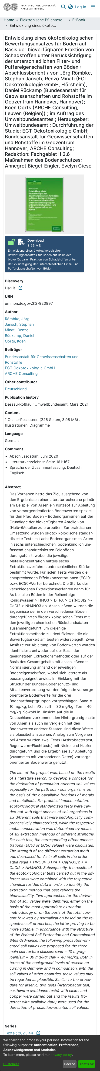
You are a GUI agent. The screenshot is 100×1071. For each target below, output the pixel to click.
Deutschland (16, 389)
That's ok (86, 1064)
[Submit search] (63, 7)
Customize (11, 1064)
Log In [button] (81, 6)
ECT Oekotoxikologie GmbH (30, 368)
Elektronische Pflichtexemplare (43, 19)
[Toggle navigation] (93, 6)
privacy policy (61, 1055)
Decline (69, 1064)
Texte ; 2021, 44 (21, 1033)
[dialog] (50, 1053)
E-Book (78, 19)
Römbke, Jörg (17, 318)
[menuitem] (70, 7)
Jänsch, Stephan (19, 324)
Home (9, 19)
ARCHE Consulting (21, 373)
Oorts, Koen (15, 341)
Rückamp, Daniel (19, 335)
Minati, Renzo (17, 330)
